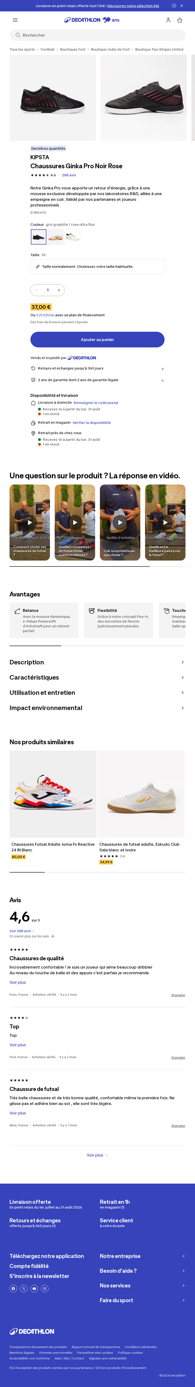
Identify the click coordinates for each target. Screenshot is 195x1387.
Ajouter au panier (97, 339)
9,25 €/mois (45, 315)
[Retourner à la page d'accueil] (92, 20)
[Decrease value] (36, 290)
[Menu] (15, 20)
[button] (30, 523)
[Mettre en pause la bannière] (174, 6)
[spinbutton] (47, 290)
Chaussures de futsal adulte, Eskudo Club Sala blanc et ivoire (139, 847)
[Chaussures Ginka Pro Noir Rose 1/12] (53, 98)
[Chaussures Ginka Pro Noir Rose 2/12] (144, 98)
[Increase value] (59, 290)
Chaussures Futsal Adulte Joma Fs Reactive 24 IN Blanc (53, 847)
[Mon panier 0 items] (179, 20)
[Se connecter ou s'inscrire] (168, 20)
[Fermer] (181, 6)
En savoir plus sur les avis (29, 936)
